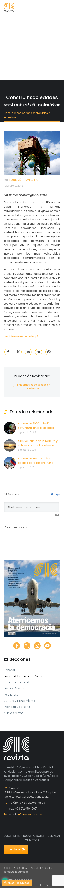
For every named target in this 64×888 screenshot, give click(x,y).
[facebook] (16, 645)
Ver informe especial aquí (21, 336)
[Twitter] (18, 352)
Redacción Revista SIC (23, 180)
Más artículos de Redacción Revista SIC (33, 386)
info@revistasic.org (30, 815)
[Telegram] (38, 352)
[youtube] (47, 645)
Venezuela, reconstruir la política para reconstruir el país (36, 463)
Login (56, 494)
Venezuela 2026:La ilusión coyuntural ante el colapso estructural (36, 428)
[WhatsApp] (48, 352)
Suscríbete (13, 849)
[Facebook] (7, 352)
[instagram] (37, 645)
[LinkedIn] (28, 352)
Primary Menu (57, 7)
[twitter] (27, 645)
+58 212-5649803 (33, 803)
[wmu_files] (57, 515)
